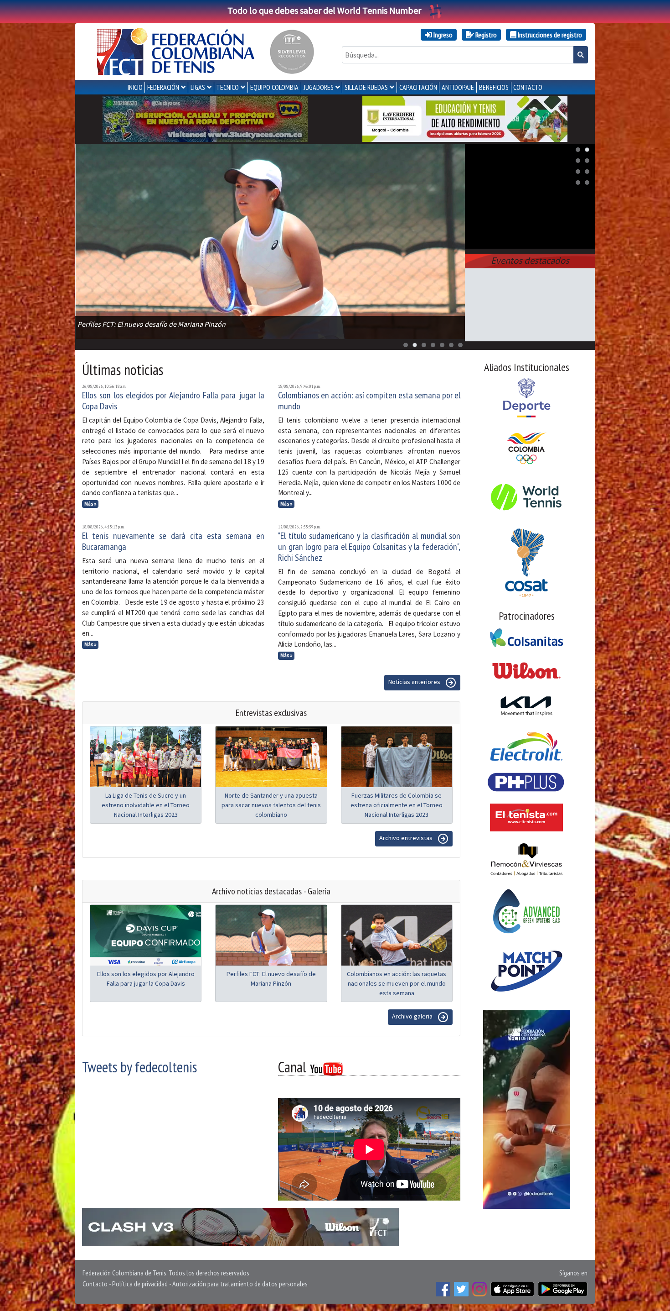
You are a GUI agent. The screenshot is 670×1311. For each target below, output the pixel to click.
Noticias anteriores (415, 682)
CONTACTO (527, 87)
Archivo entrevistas (406, 838)
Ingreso (442, 34)
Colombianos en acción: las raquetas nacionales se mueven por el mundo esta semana (396, 983)
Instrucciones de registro (549, 34)
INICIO (135, 87)
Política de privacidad (140, 1283)
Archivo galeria (413, 1016)
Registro (485, 34)
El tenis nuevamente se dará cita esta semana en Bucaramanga (173, 541)
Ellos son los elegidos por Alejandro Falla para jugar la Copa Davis (173, 400)
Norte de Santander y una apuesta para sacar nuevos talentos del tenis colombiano (271, 805)
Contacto (95, 1283)
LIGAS (198, 87)
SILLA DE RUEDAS (366, 87)
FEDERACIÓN (163, 87)
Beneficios (494, 87)
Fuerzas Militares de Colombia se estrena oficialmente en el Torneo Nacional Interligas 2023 (396, 805)
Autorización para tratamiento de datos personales (240, 1283)
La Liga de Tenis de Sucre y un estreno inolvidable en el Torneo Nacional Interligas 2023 (146, 805)
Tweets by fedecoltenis (139, 1066)
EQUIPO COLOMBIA (274, 87)
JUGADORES (319, 87)
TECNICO (227, 87)
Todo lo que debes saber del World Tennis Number (324, 10)
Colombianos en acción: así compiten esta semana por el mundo (369, 400)
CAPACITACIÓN (418, 87)
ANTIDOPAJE (458, 87)
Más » (90, 504)
